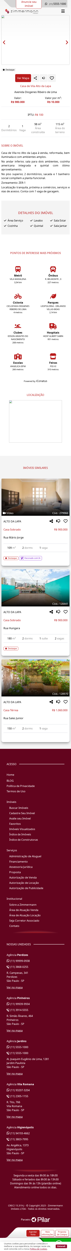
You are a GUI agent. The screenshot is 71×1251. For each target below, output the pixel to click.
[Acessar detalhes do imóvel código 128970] (35, 735)
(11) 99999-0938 (20, 961)
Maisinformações (47, 1233)
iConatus (41, 381)
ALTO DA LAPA (12, 521)
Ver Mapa (23, 78)
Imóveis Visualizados (22, 829)
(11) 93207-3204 (20, 1090)
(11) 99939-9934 (20, 1004)
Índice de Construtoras (23, 840)
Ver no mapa (15, 987)
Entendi (61, 1246)
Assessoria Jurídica (21, 867)
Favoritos (15, 824)
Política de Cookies (38, 1249)
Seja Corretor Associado (24, 920)
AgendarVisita (33, 1233)
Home (10, 775)
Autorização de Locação (24, 883)
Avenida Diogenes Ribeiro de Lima (35, 92)
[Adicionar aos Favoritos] (52, 78)
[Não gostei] (44, 78)
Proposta (15, 872)
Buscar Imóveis (18, 808)
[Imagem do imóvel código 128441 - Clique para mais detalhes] (35, 587)
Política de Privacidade (21, 786)
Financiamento (18, 861)
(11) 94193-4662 (20, 1133)
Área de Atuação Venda (23, 910)
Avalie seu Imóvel (20, 818)
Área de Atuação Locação (25, 915)
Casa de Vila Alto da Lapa (35, 86)
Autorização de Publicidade (26, 888)
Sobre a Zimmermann (22, 905)
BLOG (10, 780)
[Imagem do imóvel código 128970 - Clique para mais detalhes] (35, 677)
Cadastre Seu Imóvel (22, 813)
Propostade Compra (62, 1233)
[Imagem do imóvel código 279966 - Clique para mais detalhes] (35, 497)
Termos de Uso (16, 791)
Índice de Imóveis (20, 834)
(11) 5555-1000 (19, 1047)
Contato (14, 926)
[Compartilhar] (51, 521)
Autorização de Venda (23, 877)
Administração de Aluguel (25, 856)
